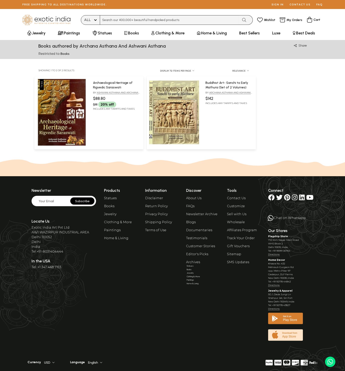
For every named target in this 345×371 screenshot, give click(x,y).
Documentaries (199, 230)
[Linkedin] (302, 199)
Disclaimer (154, 198)
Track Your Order (241, 238)
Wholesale (236, 222)
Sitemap (234, 254)
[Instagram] (294, 199)
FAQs (190, 206)
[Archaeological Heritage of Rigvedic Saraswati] (62, 144)
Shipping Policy (158, 222)
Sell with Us (236, 214)
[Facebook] (271, 199)
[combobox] (169, 20)
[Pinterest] (287, 199)
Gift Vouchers (238, 246)
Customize (236, 206)
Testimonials (196, 238)
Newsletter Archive (201, 214)
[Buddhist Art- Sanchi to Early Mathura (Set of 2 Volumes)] (174, 144)
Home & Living (116, 238)
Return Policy (156, 206)
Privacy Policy (156, 214)
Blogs (191, 222)
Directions (274, 254)
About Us (193, 198)
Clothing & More (118, 222)
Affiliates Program (242, 230)
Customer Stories (200, 246)
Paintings (112, 230)
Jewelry (110, 214)
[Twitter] (279, 199)
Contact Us (236, 198)
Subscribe (82, 201)
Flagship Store (278, 236)
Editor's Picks (197, 254)
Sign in (278, 4)
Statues (110, 198)
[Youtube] (309, 199)
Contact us (299, 4)
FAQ (319, 4)
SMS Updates (238, 262)
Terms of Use (155, 230)
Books (109, 206)
